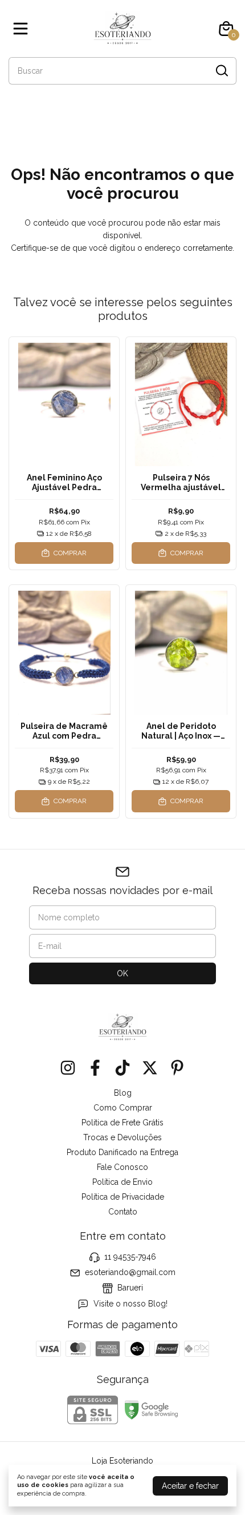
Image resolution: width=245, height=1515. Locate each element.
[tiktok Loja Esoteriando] (122, 1067)
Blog (123, 1092)
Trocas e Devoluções (122, 1137)
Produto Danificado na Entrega (122, 1152)
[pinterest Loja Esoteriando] (177, 1067)
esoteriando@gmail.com (130, 1272)
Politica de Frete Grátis (122, 1122)
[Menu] (23, 28)
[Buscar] (221, 70)
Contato (122, 1211)
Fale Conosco (122, 1167)
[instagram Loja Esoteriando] (67, 1067)
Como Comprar (122, 1107)
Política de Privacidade (122, 1196)
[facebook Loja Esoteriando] (95, 1067)
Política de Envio (122, 1182)
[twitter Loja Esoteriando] (149, 1067)
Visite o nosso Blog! (130, 1303)
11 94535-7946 (130, 1256)
